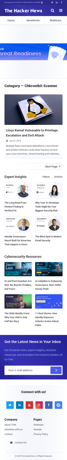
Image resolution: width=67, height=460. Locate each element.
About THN (10, 424)
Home (11, 20)
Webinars (55, 20)
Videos (46, 176)
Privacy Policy (41, 434)
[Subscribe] (56, 370)
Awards (38, 429)
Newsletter (33, 20)
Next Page (52, 166)
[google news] (58, 405)
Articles (58, 176)
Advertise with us (13, 429)
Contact (8, 434)
